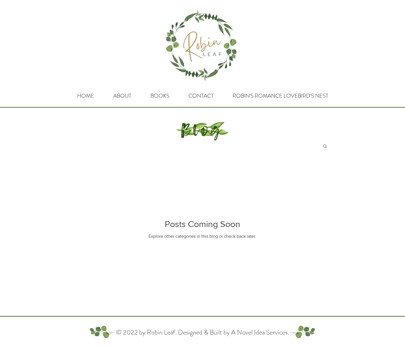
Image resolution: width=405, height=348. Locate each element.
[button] (325, 146)
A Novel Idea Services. (260, 332)
